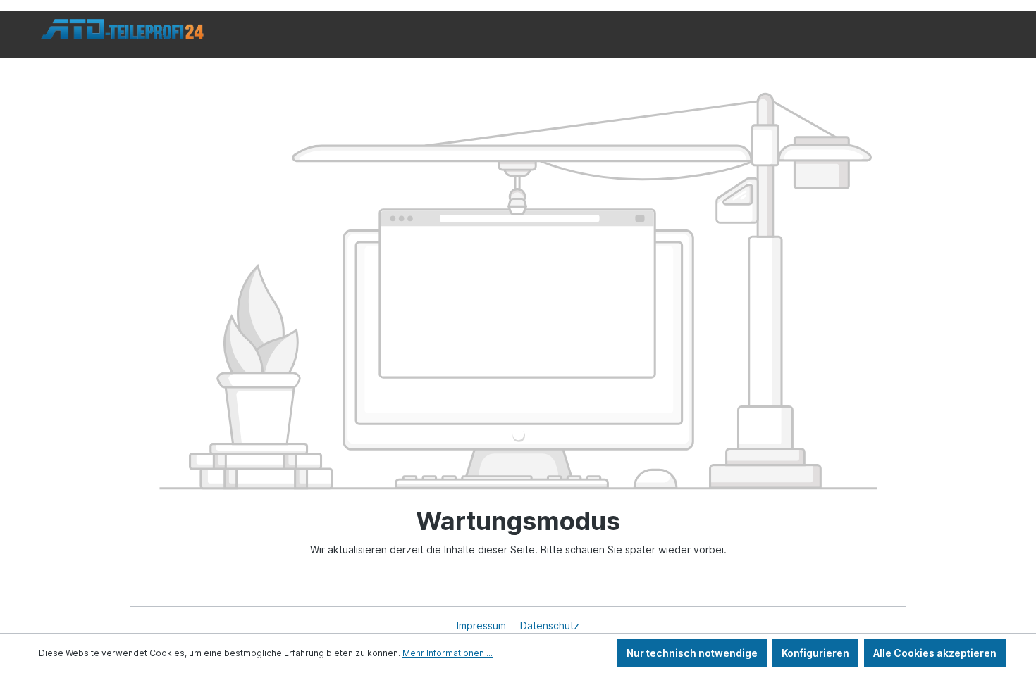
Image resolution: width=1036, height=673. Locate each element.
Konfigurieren (815, 653)
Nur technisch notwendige (692, 653)
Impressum (483, 625)
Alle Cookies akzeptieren (935, 653)
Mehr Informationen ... (447, 653)
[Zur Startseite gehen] (122, 29)
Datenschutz (549, 625)
